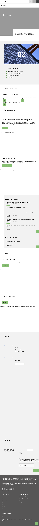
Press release (10, 77)
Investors (4, 506)
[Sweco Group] (3, 1)
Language (25, 449)
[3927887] (4, 104)
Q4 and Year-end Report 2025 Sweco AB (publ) (11, 102)
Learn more (5, 302)
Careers (3, 498)
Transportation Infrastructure (25, 500)
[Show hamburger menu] (37, 1)
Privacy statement (21, 519)
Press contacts (5, 504)
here (22, 462)
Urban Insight (4, 502)
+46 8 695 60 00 (9, 490)
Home (1, 5)
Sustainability (4, 500)
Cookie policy (16, 519)
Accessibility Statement (28, 519)
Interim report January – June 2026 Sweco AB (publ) (11, 98)
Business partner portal (6, 508)
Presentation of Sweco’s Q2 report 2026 (15, 73)
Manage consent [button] (4, 520)
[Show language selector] (30, 1)
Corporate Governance (7, 165)
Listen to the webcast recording (13, 75)
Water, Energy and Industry (25, 498)
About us (4, 496)
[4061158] (22, 100)
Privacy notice (11, 519)
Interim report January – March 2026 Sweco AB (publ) (30, 98)
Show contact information (20, 351)
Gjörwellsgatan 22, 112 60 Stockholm (8, 488)
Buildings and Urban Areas (24, 496)
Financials (5, 128)
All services (22, 504)
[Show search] (34, 1)
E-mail (20, 453)
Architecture (22, 502)
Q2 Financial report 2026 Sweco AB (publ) (15, 71)
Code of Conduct (5, 510)
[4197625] (4, 100)
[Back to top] (36, 523)
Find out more (5, 265)
